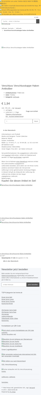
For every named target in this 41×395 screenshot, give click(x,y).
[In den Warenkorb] (3, 41)
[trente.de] (6, 24)
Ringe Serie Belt (7, 297)
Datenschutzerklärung (9, 276)
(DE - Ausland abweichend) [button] (14, 116)
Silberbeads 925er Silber (10, 318)
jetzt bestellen (33, 285)
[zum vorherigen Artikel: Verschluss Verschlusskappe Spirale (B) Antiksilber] (6, 34)
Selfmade (16, 97)
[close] (3, 44)
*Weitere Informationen (13, 114)
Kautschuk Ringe (7, 303)
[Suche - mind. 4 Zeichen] (37, 21)
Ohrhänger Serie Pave (9, 312)
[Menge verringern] (3, 121)
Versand (18, 108)
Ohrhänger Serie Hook (9, 310)
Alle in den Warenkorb (10, 261)
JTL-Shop (13, 392)
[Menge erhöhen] (34, 125)
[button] (31, 17)
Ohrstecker (5, 314)
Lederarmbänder (7, 316)
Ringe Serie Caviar (8, 299)
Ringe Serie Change (8, 301)
